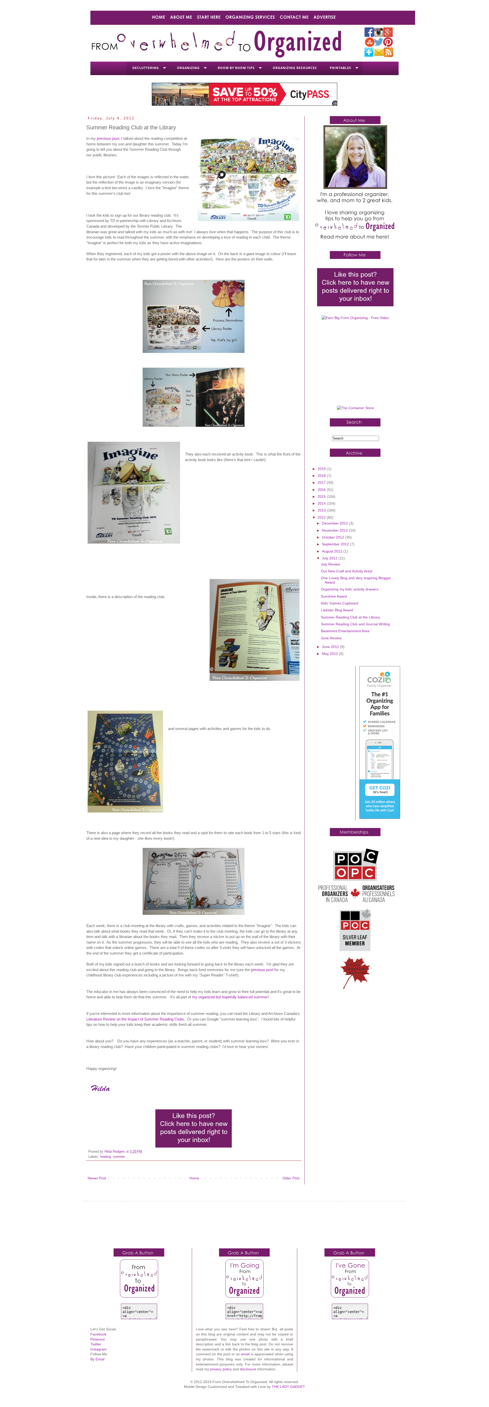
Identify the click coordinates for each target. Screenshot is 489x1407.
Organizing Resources (295, 68)
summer (119, 1156)
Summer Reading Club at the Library (350, 617)
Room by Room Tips (236, 68)
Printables (340, 68)
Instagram (98, 1349)
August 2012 (332, 551)
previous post (108, 138)
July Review (330, 564)
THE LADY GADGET (288, 1387)
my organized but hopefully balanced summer (230, 997)
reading (105, 1156)
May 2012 (330, 654)
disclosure (248, 1369)
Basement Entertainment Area (345, 631)
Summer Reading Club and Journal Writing (355, 624)
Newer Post (97, 1178)
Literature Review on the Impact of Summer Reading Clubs (135, 1019)
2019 (322, 469)
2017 (322, 482)
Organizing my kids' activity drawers (349, 589)
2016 (322, 490)
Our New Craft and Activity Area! (347, 571)
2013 (322, 510)
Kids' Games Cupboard (339, 603)
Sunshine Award (334, 596)
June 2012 (331, 647)
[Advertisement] (355, 365)
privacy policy (221, 1369)
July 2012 (330, 558)
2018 (322, 476)
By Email (97, 1359)
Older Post (291, 1178)
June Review (331, 638)
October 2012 (333, 537)
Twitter (95, 1344)
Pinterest (97, 1339)
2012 (322, 517)
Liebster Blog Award (337, 610)
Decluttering (145, 68)
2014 (322, 503)
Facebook (98, 1334)
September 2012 (336, 544)
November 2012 (335, 530)
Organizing (188, 68)
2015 (322, 496)
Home (194, 1178)
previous (262, 970)
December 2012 (335, 523)
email (245, 1354)
